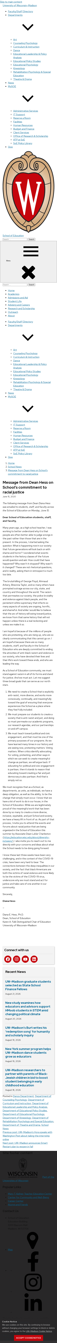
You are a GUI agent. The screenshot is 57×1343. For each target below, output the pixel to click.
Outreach (13, 312)
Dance (16, 50)
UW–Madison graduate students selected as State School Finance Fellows (28, 985)
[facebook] (33, 1270)
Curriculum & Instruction (26, 46)
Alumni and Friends (18, 1204)
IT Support (19, 114)
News (11, 82)
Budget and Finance (23, 128)
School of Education (13, 235)
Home (11, 290)
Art (15, 39)
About (11, 315)
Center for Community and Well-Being (28, 1197)
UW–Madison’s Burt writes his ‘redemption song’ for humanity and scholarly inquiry (27, 1031)
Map (10, 1249)
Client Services (21, 132)
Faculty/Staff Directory (20, 11)
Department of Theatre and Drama (21, 1124)
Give (10, 146)
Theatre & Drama (22, 79)
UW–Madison (20, 5)
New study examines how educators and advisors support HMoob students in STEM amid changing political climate (27, 1008)
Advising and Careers (19, 304)
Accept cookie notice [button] (28, 1338)
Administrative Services (25, 110)
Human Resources (23, 125)
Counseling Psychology (25, 43)
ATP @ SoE (19, 139)
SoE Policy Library (22, 143)
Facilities (17, 121)
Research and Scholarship (21, 308)
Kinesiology (19, 68)
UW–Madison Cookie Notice (39, 1331)
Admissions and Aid (18, 297)
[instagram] (33, 1291)
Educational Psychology (25, 64)
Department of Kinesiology (17, 1117)
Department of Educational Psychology (23, 1114)
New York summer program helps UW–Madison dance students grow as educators (28, 1052)
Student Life (15, 301)
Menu (8, 261)
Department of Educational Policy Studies (25, 1110)
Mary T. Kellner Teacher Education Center (30, 1193)
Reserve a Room (22, 118)
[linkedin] (33, 1312)
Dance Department (23, 1096)
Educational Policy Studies (27, 61)
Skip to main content (11, 1)
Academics (13, 294)
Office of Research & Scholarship (30, 136)
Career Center (15, 1200)
